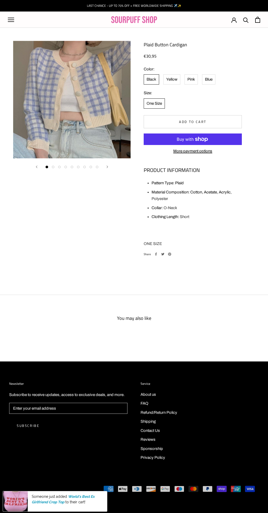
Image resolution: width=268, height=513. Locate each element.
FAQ (144, 403)
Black (151, 79)
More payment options (192, 151)
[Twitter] (162, 254)
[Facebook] (156, 254)
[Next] (107, 167)
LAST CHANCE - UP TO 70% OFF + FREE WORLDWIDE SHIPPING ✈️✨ (134, 5)
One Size (154, 103)
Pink (191, 79)
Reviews (148, 439)
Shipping (148, 421)
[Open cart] (257, 20)
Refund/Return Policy (159, 412)
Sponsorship (152, 449)
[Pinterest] (169, 254)
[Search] (246, 20)
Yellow (171, 79)
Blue (209, 79)
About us (148, 394)
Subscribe (28, 425)
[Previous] (36, 167)
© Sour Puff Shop (23, 489)
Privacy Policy (153, 457)
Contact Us (150, 430)
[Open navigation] (11, 20)
